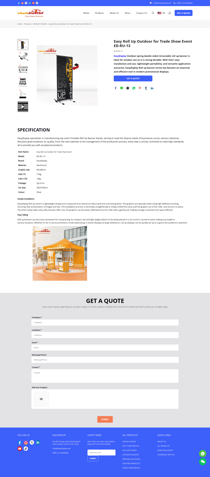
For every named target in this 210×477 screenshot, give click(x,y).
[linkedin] (29, 3)
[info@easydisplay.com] (150, 3)
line (121, 88)
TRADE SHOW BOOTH (131, 468)
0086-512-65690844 (184, 3)
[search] (153, 13)
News (127, 13)
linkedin (152, 88)
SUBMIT (105, 419)
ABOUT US (162, 441)
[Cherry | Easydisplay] (202, 453)
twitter (128, 88)
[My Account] (170, 13)
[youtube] (33, 3)
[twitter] (26, 3)
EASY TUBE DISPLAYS (130, 446)
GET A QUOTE (133, 78)
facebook (115, 88)
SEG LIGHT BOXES (129, 450)
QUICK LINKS (164, 435)
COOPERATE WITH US (166, 454)
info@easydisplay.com (162, 3)
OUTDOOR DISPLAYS (130, 454)
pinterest (140, 88)
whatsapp (134, 88)
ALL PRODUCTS (130, 435)
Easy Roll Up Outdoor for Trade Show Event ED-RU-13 (70, 24)
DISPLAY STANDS (40, 24)
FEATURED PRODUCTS (131, 463)
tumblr (146, 88)
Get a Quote (183, 12)
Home (86, 13)
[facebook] (19, 3)
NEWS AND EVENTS (165, 450)
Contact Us (141, 13)
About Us (114, 13)
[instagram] (22, 3)
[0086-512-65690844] (174, 3)
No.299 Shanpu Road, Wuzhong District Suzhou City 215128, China (66, 442)
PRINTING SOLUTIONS (131, 459)
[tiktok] (37, 3)
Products (99, 13)
